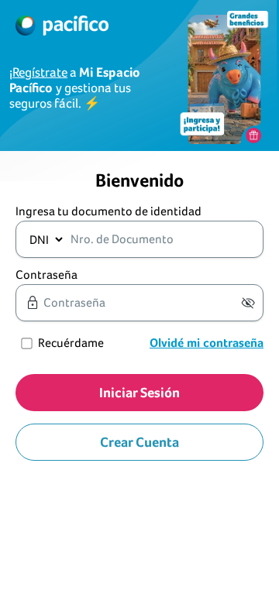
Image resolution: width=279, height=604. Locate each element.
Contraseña (47, 274)
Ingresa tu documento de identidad (109, 211)
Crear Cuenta (139, 442)
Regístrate (39, 72)
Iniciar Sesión (139, 392)
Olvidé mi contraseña (207, 342)
